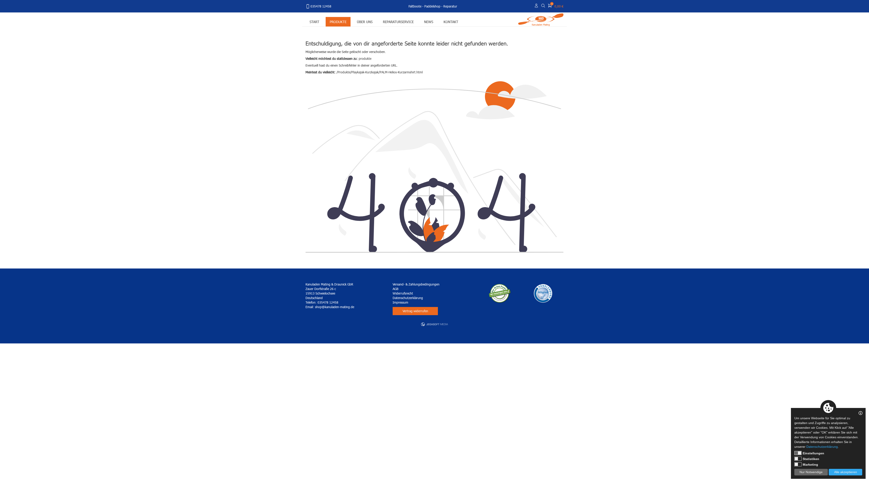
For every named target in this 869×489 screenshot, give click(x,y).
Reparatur (450, 6)
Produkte (338, 21)
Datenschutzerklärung (408, 298)
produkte (365, 58)
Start (314, 21)
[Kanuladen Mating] (540, 19)
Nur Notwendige (811, 472)
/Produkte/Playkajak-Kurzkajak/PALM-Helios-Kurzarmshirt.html (380, 72)
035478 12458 (320, 6)
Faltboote (414, 6)
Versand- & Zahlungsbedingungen (416, 284)
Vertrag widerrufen (415, 311)
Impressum (400, 302)
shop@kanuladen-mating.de (334, 307)
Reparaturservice (398, 21)
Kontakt (451, 21)
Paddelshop (432, 6)
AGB (395, 289)
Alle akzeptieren (845, 472)
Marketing (810, 464)
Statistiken (811, 459)
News (428, 21)
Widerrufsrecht (403, 293)
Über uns (364, 21)
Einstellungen (813, 453)
